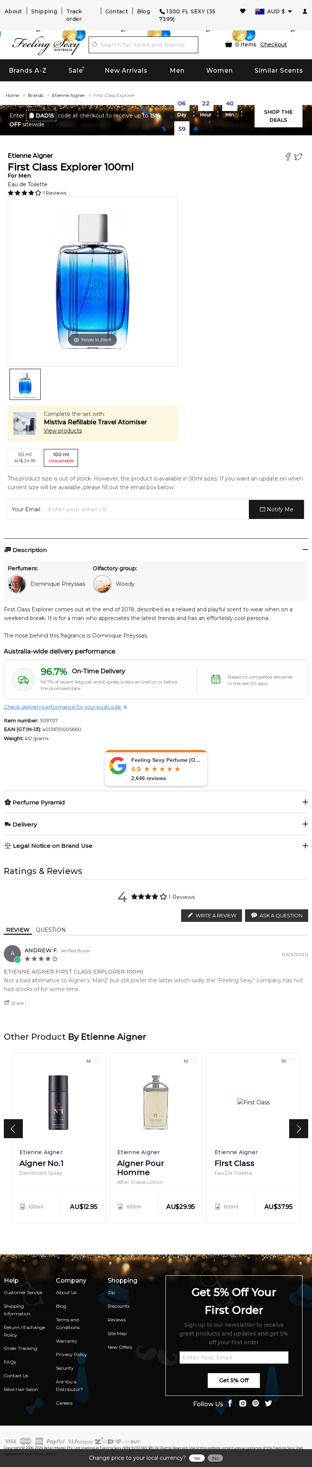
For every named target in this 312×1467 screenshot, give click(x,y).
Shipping (44, 11)
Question (51, 929)
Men (177, 70)
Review (18, 929)
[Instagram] (242, 1404)
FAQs (10, 1362)
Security (65, 1368)
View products (63, 430)
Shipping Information (17, 1309)
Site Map (117, 1333)
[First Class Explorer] (25, 384)
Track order (74, 15)
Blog (143, 11)
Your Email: (26, 509)
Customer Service (23, 1292)
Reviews (117, 1320)
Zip (111, 1292)
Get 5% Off (233, 1380)
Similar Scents (279, 70)
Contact (116, 11)
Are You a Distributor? (69, 1385)
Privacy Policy (71, 1354)
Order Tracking (20, 1348)
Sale (75, 70)
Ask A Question (280, 915)
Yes (197, 1458)
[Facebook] (289, 157)
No (215, 1458)
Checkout (273, 44)
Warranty (66, 1341)
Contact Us (16, 1375)
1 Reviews (54, 193)
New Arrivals (126, 70)
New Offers (120, 1347)
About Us (66, 1292)
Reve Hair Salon (21, 1389)
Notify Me (279, 509)
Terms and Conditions (68, 1323)
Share (17, 1003)
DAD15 (45, 115)
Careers (64, 1403)
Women (219, 70)
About (13, 11)
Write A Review (216, 915)
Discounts (118, 1306)
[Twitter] (299, 157)
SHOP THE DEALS (278, 116)
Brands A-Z (28, 70)
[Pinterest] (255, 1404)
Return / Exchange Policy (24, 1331)
